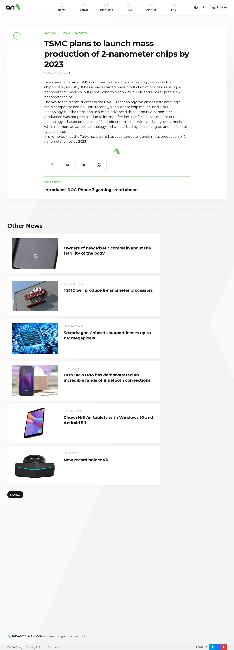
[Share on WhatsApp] (98, 165)
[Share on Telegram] (83, 165)
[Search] (204, 7)
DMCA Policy (14, 647)
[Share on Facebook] (52, 165)
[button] (15, 494)
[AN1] (9, 636)
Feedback (53, 647)
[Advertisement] (117, 593)
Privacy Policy (35, 647)
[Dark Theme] (196, 7)
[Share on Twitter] (67, 165)
